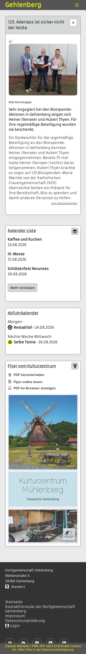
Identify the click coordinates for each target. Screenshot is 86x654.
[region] (43, 649)
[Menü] (77, 5)
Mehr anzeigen (22, 288)
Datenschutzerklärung (25, 621)
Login (15, 626)
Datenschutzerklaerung (58, 649)
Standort (17, 587)
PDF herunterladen (29, 375)
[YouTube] (50, 643)
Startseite (14, 602)
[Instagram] (37, 643)
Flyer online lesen (28, 382)
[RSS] (64, 643)
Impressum (15, 616)
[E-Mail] (23, 643)
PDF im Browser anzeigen (35, 388)
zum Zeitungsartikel (64, 203)
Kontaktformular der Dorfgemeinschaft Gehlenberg (40, 609)
